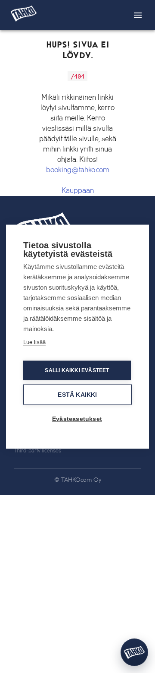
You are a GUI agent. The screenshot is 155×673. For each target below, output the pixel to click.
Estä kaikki (77, 394)
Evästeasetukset (77, 418)
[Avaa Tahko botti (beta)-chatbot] (134, 652)
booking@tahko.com (77, 170)
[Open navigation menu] (137, 15)
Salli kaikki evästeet (77, 370)
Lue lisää (34, 341)
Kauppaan (78, 190)
